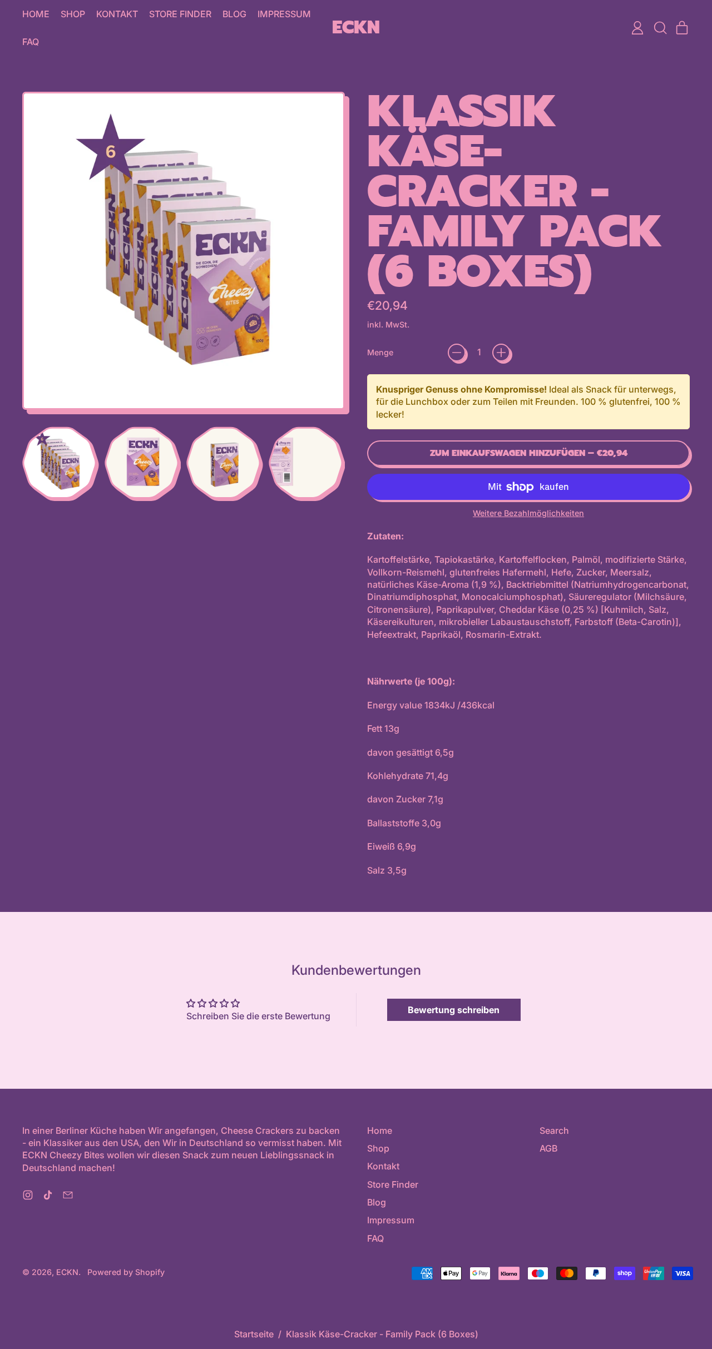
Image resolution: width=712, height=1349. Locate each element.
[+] (501, 352)
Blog (234, 13)
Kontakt (117, 13)
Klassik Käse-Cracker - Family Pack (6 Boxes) (382, 1334)
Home (36, 13)
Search (554, 1130)
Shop (73, 13)
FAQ (30, 41)
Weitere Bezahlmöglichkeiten (528, 513)
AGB (548, 1148)
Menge (380, 352)
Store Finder (180, 13)
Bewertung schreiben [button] (454, 1009)
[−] (457, 352)
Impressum (284, 13)
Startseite (254, 1334)
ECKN (356, 28)
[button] (660, 28)
